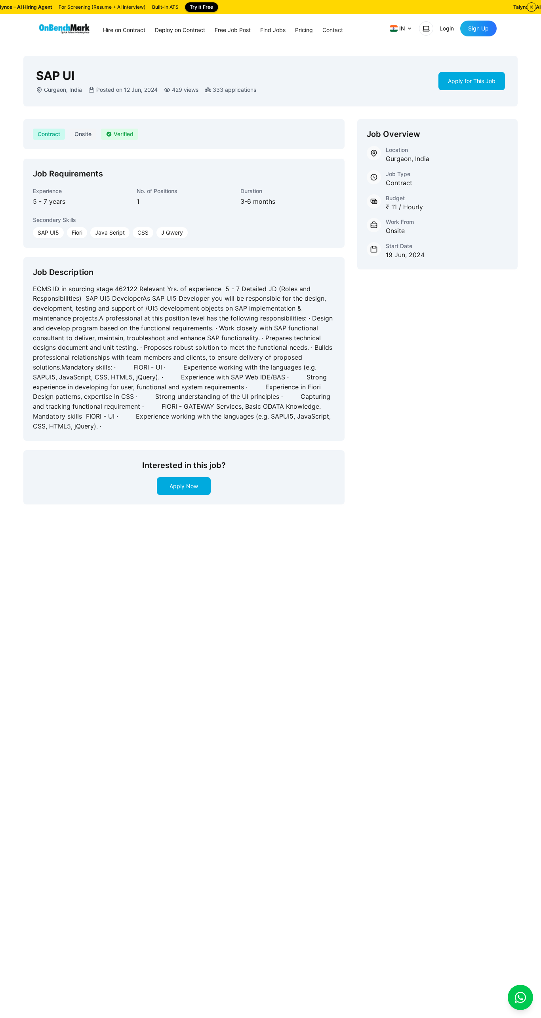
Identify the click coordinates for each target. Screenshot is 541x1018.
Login (447, 28)
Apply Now (184, 486)
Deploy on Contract (180, 30)
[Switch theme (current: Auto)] (426, 28)
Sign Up (478, 28)
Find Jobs (273, 30)
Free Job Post (233, 30)
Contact (332, 30)
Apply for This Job (471, 81)
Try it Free (201, 7)
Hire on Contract (124, 30)
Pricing (304, 30)
